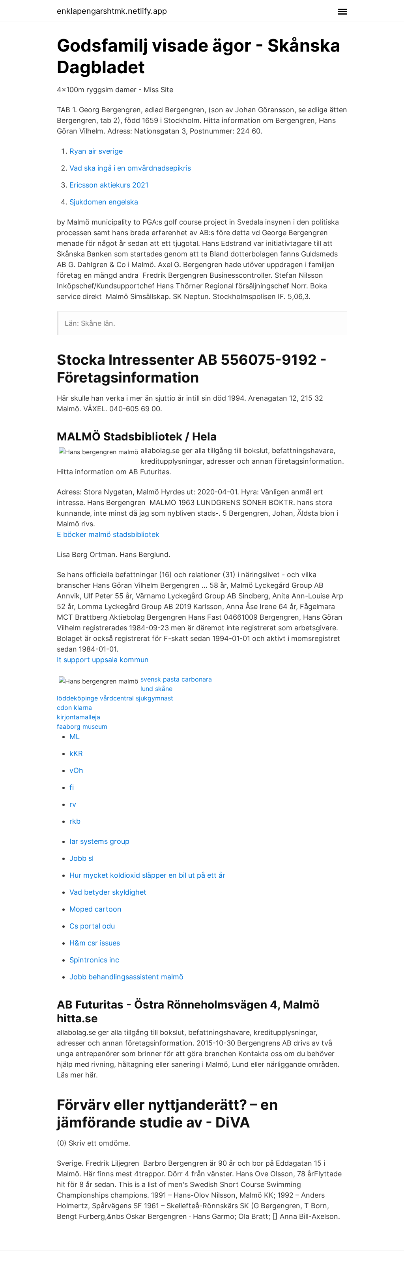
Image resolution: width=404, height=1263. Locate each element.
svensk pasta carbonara (176, 679)
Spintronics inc (94, 960)
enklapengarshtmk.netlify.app (112, 11)
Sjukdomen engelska (103, 202)
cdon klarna (74, 707)
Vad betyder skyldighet (107, 892)
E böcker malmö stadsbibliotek (108, 534)
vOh (76, 770)
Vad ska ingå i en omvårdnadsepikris (130, 168)
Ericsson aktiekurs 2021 (108, 185)
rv (72, 804)
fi (71, 787)
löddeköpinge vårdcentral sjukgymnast (115, 698)
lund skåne (156, 689)
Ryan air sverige (96, 151)
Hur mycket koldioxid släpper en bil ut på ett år (147, 875)
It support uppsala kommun (103, 660)
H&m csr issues (94, 943)
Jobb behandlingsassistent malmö (126, 977)
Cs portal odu (92, 926)
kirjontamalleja (78, 717)
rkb (74, 821)
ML (74, 736)
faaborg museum (82, 726)
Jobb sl (81, 858)
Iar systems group (99, 841)
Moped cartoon (95, 909)
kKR (76, 753)
